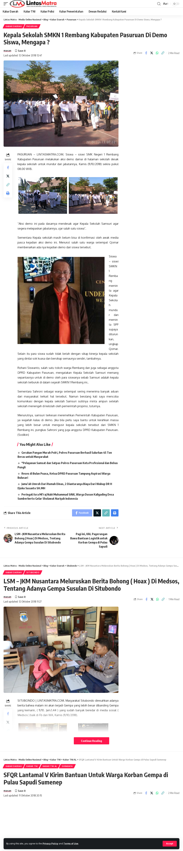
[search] (158, 4)
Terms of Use (70, 843)
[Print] (8, 193)
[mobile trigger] (7, 4)
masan (7, 50)
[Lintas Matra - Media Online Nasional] (33, 4)
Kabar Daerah (14, 26)
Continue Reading (91, 740)
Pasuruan (32, 26)
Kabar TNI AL (50, 766)
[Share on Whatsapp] (157, 53)
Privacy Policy (50, 843)
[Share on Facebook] (146, 53)
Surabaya (67, 766)
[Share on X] (151, 53)
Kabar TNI (32, 766)
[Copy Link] (162, 53)
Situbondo (32, 572)
